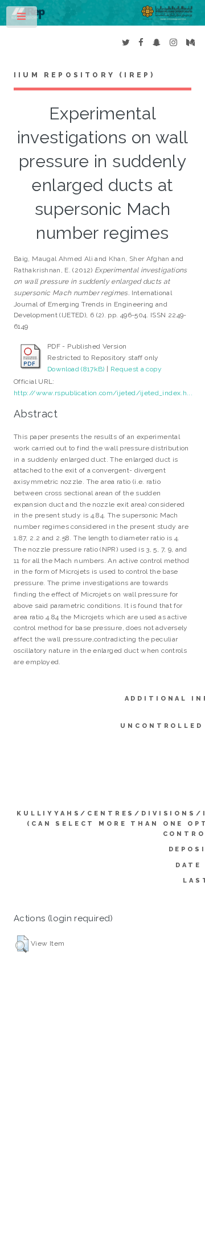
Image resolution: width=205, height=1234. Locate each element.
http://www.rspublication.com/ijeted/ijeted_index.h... (103, 393)
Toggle (22, 19)
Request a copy (136, 369)
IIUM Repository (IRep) (84, 75)
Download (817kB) (76, 369)
